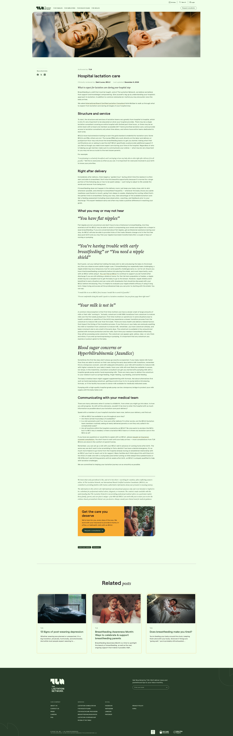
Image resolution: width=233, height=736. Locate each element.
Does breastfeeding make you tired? (171, 631)
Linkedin (108, 711)
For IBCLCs (96, 8)
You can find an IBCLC (108, 274)
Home (39, 14)
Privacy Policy (137, 705)
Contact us (55, 708)
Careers (54, 714)
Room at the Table (84, 720)
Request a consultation (93, 530)
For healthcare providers (87, 711)
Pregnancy (96, 547)
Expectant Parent (84, 547)
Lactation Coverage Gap (87, 717)
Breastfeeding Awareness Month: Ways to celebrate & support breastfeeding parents (114, 635)
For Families (58, 8)
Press (53, 711)
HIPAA (134, 708)
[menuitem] (172, 2)
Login (193, 2)
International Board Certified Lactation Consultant (105, 103)
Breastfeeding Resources (87, 714)
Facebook (108, 705)
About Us (54, 705)
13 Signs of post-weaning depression (62, 631)
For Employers (69, 8)
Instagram (109, 708)
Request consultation (188, 8)
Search (183, 2)
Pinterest (108, 714)
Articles (173, 2)
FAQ (52, 717)
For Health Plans (83, 8)
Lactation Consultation (87, 705)
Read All (44, 14)
